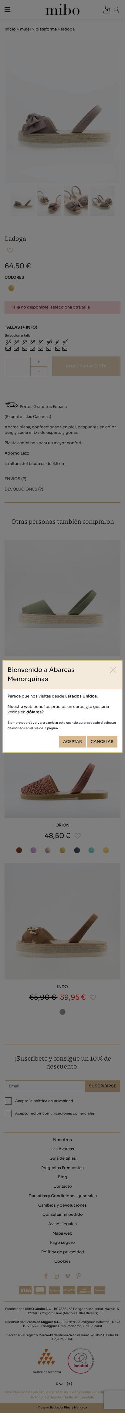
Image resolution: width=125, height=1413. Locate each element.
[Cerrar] (113, 670)
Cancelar (102, 741)
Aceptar (72, 741)
